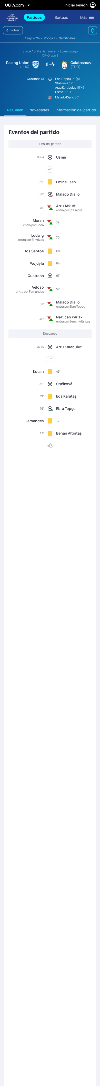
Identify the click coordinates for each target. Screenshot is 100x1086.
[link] (34, 17)
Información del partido (75, 110)
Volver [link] (15, 30)
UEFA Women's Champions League (11, 17)
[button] (86, 17)
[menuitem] (36, 17)
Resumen (15, 110)
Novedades (39, 110)
